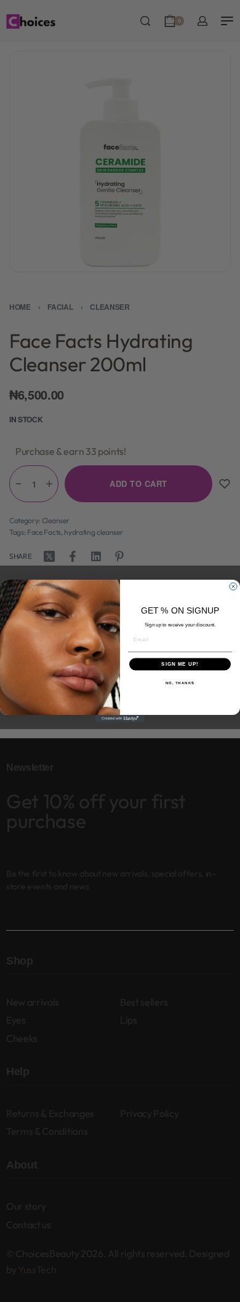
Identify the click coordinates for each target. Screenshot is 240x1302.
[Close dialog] (233, 586)
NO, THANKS (180, 683)
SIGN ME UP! (180, 664)
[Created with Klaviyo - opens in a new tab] (120, 718)
